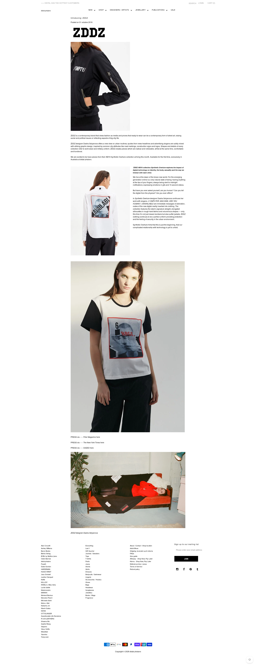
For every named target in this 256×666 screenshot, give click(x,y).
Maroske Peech (46, 598)
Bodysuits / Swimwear (93, 574)
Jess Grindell (46, 574)
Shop (101, 10)
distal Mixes (134, 548)
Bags (87, 584)
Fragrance (89, 598)
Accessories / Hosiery (93, 579)
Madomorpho (46, 590)
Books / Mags (90, 595)
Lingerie (88, 577)
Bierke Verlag (46, 553)
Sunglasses (89, 590)
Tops (87, 556)
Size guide (133, 556)
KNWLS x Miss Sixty (48, 584)
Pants (87, 561)
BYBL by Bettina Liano (49, 556)
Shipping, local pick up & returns (141, 551)
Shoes (87, 582)
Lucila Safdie (45, 587)
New (90, 10)
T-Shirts (88, 558)
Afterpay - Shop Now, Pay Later (141, 558)
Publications (158, 10)
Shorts (87, 566)
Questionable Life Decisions (51, 616)
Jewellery (140, 10)
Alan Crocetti (45, 545)
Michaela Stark (46, 600)
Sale (173, 10)
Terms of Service (136, 566)
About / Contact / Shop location (141, 545)
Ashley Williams (46, 548)
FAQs (132, 553)
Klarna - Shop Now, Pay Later (140, 561)
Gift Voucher (89, 551)
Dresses (88, 571)
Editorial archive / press (138, 564)
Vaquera (44, 626)
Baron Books (45, 551)
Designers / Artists (119, 10)
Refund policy (135, 569)
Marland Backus (47, 595)
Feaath (43, 564)
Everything (89, 545)
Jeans (87, 564)
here (98, 437)
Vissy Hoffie (45, 629)
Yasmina (44, 634)
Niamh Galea (45, 608)
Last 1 (87, 548)
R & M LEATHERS (47, 618)
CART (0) (211, 3)
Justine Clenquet (47, 577)
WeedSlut (44, 631)
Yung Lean (45, 637)
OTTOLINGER (46, 613)
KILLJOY (44, 582)
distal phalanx (46, 10)
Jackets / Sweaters (92, 553)
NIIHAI (43, 611)
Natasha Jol (45, 605)
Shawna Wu (45, 621)
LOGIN (201, 3)
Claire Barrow (46, 558)
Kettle (43, 579)
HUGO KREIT (46, 571)
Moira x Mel (45, 603)
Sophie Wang (46, 624)
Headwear (89, 587)
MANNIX (44, 592)
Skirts (87, 569)
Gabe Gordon (46, 566)
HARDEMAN (45, 569)
